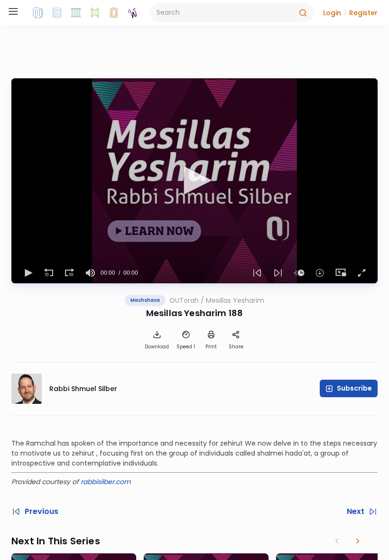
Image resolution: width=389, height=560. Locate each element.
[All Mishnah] (57, 12)
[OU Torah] (38, 12)
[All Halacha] (75, 12)
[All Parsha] (94, 12)
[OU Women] (132, 12)
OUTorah (184, 300)
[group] (90, 272)
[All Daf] (113, 12)
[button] (332, 13)
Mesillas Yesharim (235, 300)
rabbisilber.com (105, 481)
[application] (194, 180)
